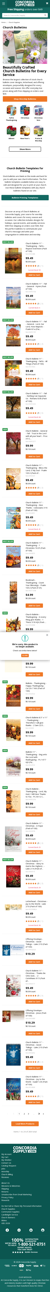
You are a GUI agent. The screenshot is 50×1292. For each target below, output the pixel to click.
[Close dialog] (47, 635)
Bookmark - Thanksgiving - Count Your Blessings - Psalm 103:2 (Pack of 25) (36, 584)
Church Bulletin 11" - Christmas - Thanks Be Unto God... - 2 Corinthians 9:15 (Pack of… (36, 975)
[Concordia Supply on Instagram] (19, 1230)
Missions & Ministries (10, 1186)
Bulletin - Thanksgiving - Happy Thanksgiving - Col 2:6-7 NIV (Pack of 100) (36, 687)
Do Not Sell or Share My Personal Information (21, 1206)
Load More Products (25, 1124)
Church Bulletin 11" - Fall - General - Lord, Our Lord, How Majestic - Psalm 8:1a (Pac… (36, 325)
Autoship (5, 1171)
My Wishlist (6, 1160)
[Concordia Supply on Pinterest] (31, 1230)
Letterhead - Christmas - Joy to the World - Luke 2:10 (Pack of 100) (37, 904)
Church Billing (7, 1174)
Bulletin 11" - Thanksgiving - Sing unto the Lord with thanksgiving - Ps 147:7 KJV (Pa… (36, 757)
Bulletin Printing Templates (25, 197)
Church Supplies (8, 1209)
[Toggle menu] (3, 3)
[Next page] (39, 1113)
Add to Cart (34, 275)
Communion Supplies (10, 1211)
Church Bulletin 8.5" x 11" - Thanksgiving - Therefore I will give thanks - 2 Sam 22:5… (37, 721)
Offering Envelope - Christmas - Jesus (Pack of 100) (36, 1013)
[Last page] (43, 1113)
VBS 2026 (5, 1223)
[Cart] (47, 3)
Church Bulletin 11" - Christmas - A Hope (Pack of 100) (34, 826)
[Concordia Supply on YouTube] (42, 1230)
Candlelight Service (9, 1214)
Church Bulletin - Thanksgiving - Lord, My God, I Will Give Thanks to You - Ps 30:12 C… (36, 793)
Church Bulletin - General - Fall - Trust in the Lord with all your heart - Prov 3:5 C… (36, 435)
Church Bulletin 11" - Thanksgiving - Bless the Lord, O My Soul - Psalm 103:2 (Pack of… (36, 469)
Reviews (5, 1177)
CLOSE (25, 655)
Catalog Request (8, 1165)
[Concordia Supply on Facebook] (7, 1230)
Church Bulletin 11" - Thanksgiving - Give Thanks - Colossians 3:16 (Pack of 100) (36, 506)
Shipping (5, 1188)
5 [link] (38, 266)
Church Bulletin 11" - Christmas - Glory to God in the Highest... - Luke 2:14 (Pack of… (35, 865)
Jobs (3, 1168)
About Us (5, 1183)
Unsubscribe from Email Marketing (16, 1194)
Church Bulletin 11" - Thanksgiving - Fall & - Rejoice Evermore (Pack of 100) (36, 247)
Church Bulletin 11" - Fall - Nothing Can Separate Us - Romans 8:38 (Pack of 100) (36, 397)
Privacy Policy (7, 1197)
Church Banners (8, 1217)
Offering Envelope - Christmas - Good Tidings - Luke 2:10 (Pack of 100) (37, 943)
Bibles (4, 1220)
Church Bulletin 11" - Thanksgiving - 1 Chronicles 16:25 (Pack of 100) (35, 546)
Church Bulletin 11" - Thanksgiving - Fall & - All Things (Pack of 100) (36, 361)
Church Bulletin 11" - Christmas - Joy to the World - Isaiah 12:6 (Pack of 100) (36, 1080)
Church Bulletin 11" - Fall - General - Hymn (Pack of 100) (36, 286)
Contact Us (6, 1163)
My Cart (4, 1157)
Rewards (5, 1200)
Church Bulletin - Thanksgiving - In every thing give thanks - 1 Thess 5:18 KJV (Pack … (36, 618)
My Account (6, 1154)
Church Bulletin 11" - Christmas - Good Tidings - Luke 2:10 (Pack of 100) (37, 1046)
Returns (4, 1191)
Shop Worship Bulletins (25, 99)
